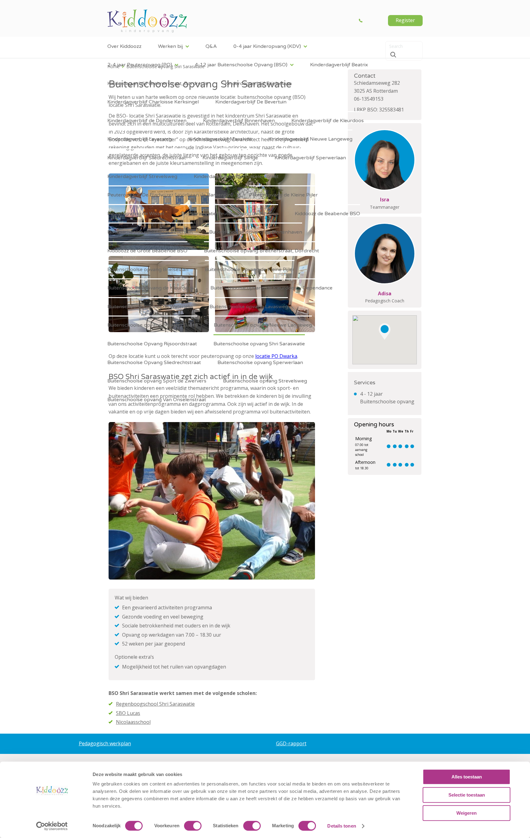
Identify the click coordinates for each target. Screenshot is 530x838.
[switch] (193, 826)
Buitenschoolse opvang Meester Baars (152, 325)
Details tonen (341, 825)
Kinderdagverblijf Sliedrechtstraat (146, 158)
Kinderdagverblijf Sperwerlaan (310, 158)
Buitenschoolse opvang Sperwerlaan (260, 362)
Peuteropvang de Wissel (135, 214)
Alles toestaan (466, 776)
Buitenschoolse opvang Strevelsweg (265, 381)
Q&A (211, 46)
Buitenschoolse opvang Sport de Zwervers (156, 381)
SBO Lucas (128, 713)
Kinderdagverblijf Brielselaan (258, 83)
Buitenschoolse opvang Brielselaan (147, 269)
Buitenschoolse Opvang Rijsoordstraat (152, 344)
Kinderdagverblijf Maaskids (220, 139)
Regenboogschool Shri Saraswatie (155, 703)
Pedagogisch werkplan (105, 743)
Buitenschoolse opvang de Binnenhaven (255, 232)
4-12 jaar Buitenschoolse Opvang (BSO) (241, 65)
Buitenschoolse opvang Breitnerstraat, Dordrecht (261, 251)
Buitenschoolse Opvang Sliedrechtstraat (154, 362)
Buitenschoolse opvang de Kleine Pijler (249, 269)
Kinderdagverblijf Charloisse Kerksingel (153, 102)
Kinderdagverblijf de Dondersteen (146, 121)
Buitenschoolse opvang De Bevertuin (150, 232)
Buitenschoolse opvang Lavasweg (248, 307)
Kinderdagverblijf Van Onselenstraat (236, 176)
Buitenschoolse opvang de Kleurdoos (150, 288)
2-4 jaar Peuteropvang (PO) (139, 65)
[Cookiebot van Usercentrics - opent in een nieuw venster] (52, 826)
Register (405, 20)
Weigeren (466, 813)
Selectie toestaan (466, 794)
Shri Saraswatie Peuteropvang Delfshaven (229, 214)
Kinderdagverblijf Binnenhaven (239, 121)
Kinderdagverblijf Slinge (230, 158)
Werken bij (170, 46)
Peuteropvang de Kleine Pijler (283, 195)
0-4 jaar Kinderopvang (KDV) (267, 46)
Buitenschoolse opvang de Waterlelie (150, 307)
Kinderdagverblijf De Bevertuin (250, 102)
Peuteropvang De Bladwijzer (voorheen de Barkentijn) (169, 195)
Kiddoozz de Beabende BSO (327, 214)
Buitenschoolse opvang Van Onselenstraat (156, 400)
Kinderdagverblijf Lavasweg (139, 139)
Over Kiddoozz (124, 46)
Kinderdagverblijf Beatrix (339, 65)
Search (393, 54)
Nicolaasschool (133, 722)
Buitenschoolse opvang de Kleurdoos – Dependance (271, 288)
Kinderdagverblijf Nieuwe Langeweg (310, 139)
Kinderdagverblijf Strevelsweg (142, 176)
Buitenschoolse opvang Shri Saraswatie (259, 344)
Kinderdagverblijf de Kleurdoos (327, 121)
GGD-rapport (291, 743)
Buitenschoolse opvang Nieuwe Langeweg (263, 325)
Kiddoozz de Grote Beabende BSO (147, 251)
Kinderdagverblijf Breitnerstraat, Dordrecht (157, 83)
